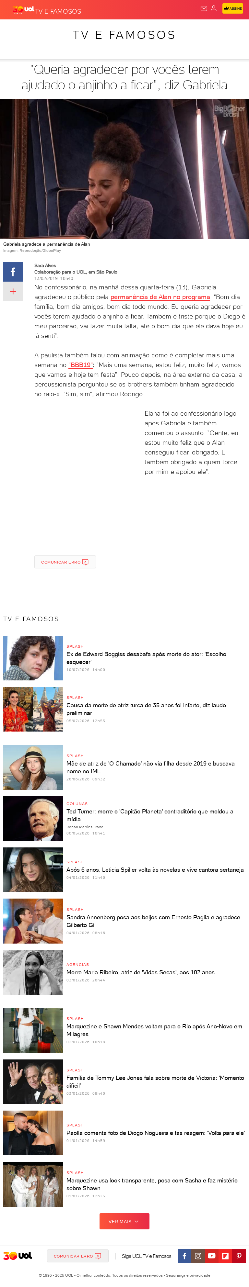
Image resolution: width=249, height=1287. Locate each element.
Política (116, 30)
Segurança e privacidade (187, 1275)
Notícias (91, 30)
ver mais (120, 1221)
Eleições (64, 30)
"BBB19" (80, 365)
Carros (142, 30)
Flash (40, 30)
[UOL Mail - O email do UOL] (204, 8)
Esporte (217, 30)
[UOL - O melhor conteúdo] (23, 10)
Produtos (15, 30)
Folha (193, 30)
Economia (168, 30)
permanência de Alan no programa (160, 297)
